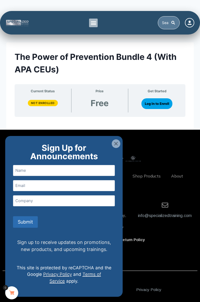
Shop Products (147, 176)
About (177, 176)
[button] (93, 23)
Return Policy (132, 239)
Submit (25, 222)
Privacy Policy (148, 289)
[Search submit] (174, 22)
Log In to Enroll (157, 104)
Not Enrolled (43, 103)
